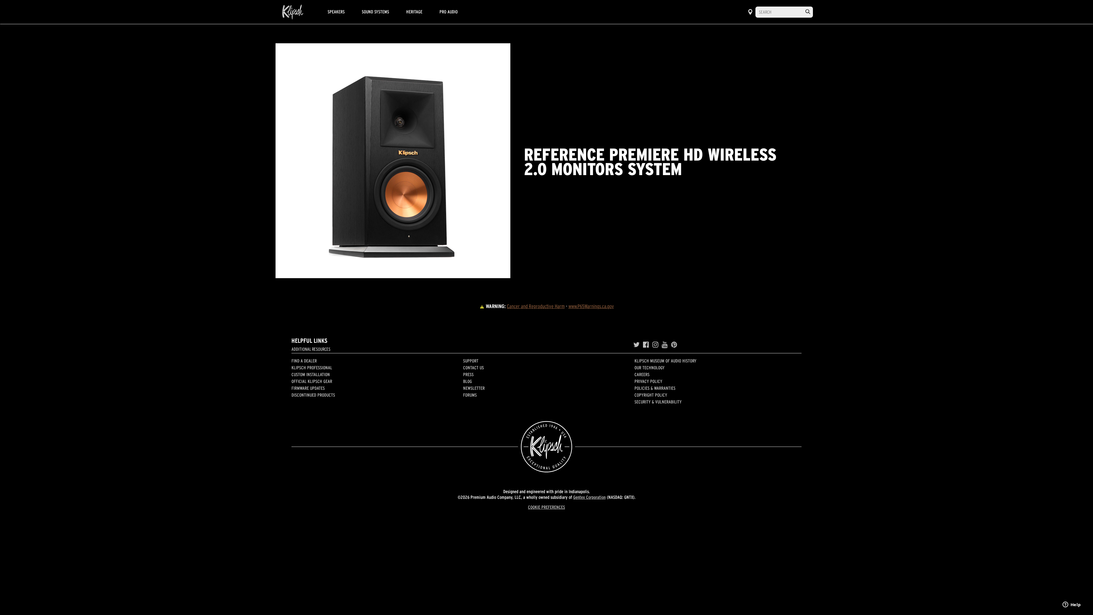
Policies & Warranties (654, 388)
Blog (467, 381)
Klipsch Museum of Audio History (665, 360)
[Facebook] (646, 345)
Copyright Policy (650, 394)
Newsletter (474, 388)
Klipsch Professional (311, 367)
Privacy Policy (648, 381)
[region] (393, 160)
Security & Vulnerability (658, 401)
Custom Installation (310, 374)
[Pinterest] (674, 345)
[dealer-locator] (750, 12)
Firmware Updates (308, 388)
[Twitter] (636, 345)
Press (468, 374)
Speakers (336, 11)
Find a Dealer (304, 360)
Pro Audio (448, 11)
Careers (642, 374)
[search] (808, 12)
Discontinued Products (313, 394)
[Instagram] (655, 345)
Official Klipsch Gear (311, 381)
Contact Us (473, 367)
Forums (470, 394)
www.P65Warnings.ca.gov (591, 306)
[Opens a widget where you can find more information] (1071, 605)
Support (470, 360)
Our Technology (649, 367)
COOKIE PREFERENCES (546, 507)
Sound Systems (375, 11)
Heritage (414, 11)
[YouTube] (665, 345)
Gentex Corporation (589, 497)
